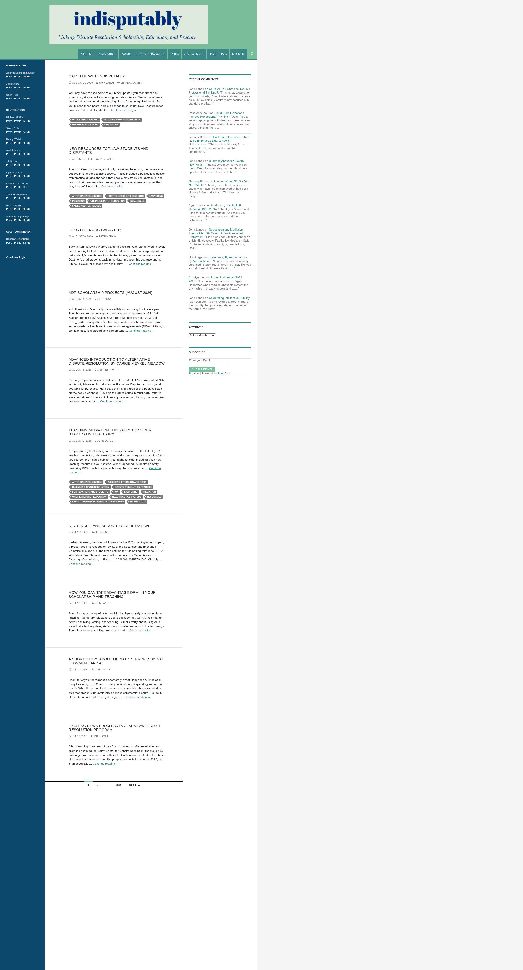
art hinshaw (107, 236)
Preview (194, 373)
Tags (224, 54)
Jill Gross (104, 298)
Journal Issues (193, 54)
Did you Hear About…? (150, 54)
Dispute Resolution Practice (133, 487)
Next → (134, 785)
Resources (111, 124)
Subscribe (238, 54)
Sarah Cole (101, 736)
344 (118, 785)
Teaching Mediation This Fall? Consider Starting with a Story (110, 432)
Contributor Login (16, 257)
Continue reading (124, 110)
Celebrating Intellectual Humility (229, 298)
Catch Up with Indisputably (97, 76)
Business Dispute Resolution (90, 487)
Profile (17, 76)
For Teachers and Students (122, 119)
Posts (9, 76)
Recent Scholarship (85, 124)
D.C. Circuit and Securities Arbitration (109, 526)
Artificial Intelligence (87, 196)
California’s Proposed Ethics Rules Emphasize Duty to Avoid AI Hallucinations (219, 140)
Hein (25, 187)
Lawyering (156, 196)
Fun (116, 492)
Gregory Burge (198, 181)
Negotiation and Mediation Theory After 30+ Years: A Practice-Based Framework (216, 233)
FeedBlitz (224, 373)
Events (174, 54)
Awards (126, 54)
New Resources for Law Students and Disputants (109, 151)
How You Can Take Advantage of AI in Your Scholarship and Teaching (112, 594)
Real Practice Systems (126, 497)
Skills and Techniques (86, 206)
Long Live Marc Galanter (95, 230)
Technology (138, 501)
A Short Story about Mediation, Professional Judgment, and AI (116, 661)
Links (212, 54)
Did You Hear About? (85, 119)
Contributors (107, 54)
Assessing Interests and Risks (127, 482)
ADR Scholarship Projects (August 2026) (110, 293)
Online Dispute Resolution (107, 201)
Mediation (78, 201)
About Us (86, 54)
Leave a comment (132, 82)
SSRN (26, 76)
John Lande (106, 82)
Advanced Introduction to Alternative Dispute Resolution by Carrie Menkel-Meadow (117, 361)
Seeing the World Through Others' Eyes (98, 501)
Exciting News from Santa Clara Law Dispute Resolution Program (115, 728)
